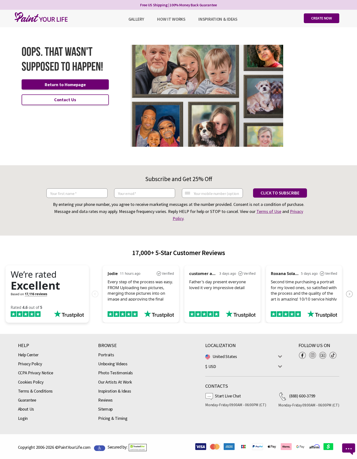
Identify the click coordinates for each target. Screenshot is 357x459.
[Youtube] (324, 355)
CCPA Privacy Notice (35, 373)
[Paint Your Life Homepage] (41, 17)
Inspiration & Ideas (114, 391)
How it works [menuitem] (171, 19)
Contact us (65, 99)
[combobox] (187, 193)
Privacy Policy (30, 364)
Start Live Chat (228, 396)
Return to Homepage (65, 84)
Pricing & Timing (112, 418)
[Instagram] (314, 355)
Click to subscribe (280, 193)
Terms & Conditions (35, 391)
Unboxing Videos (113, 364)
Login (23, 418)
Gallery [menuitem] (136, 19)
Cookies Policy (30, 382)
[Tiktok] (334, 355)
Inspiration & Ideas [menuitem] (217, 19)
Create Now (321, 18)
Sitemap (105, 409)
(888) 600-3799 (302, 396)
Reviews (105, 400)
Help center (28, 355)
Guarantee (27, 400)
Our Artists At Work (115, 382)
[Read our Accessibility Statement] (99, 447)
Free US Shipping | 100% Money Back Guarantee (178, 4)
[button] (138, 447)
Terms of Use (268, 211)
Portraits (106, 355)
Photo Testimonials (115, 373)
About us (26, 409)
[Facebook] (303, 355)
